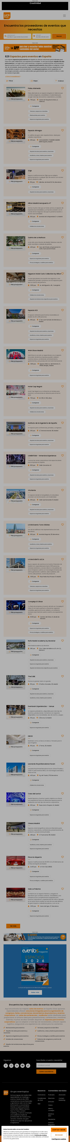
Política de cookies (41, 1135)
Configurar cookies (59, 1139)
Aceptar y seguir (58, 1130)
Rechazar (59, 1135)
